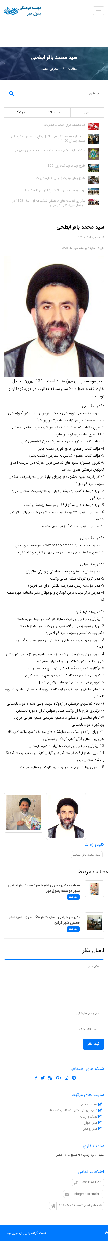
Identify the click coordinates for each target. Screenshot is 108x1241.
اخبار (87, 112)
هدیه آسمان (89, 1104)
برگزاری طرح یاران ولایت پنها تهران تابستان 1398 (52, 190)
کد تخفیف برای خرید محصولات (64, 125)
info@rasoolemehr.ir (87, 1194)
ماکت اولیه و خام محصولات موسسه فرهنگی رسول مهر (49, 150)
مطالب (72, 69)
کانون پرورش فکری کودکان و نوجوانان (73, 1110)
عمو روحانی (90, 1128)
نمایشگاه (20, 112)
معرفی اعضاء (49, 69)
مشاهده (73, 897)
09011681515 (91, 1182)
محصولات (53, 112)
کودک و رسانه (89, 1116)
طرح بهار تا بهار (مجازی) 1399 (65, 166)
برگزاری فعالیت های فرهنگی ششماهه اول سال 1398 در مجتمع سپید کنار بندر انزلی (48, 203)
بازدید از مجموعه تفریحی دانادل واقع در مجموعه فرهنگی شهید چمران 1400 (48, 138)
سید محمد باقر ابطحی (86, 854)
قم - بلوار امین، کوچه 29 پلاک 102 (80, 1205)
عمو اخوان (91, 1122)
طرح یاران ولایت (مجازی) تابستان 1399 (58, 178)
